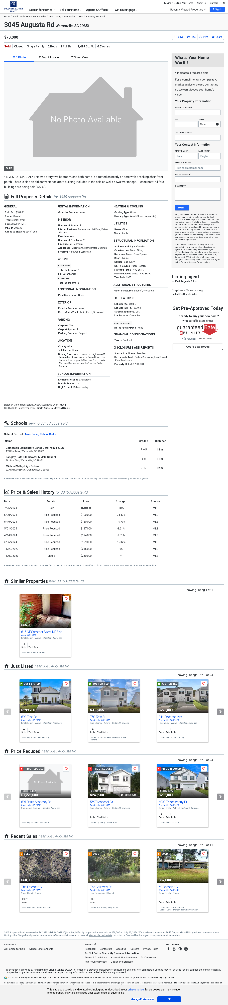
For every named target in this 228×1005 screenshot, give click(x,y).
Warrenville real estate (100, 935)
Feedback (90, 949)
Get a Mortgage (125, 10)
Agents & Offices (97, 10)
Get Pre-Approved (197, 346)
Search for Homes (41, 10)
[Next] (220, 712)
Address (183, 107)
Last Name (204, 151)
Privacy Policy (150, 948)
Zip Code (183, 132)
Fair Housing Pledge (96, 961)
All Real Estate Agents (41, 948)
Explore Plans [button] (169, 977)
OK (169, 999)
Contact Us (106, 948)
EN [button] (223, 3)
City (177, 119)
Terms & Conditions (96, 957)
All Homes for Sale (14, 948)
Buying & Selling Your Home (178, 3)
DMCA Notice (148, 957)
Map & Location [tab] (50, 57)
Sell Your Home (69, 10)
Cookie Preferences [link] (122, 961)
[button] (217, 9)
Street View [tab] (80, 57)
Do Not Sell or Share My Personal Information (112, 953)
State (201, 119)
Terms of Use (187, 262)
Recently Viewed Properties (187, 9)
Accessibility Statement (124, 957)
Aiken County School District (41, 434)
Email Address (183, 162)
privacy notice (136, 989)
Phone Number (183, 174)
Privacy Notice (203, 262)
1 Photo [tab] (20, 57)
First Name (181, 151)
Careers (214, 3)
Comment (180, 186)
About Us (201, 3)
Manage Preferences (142, 999)
